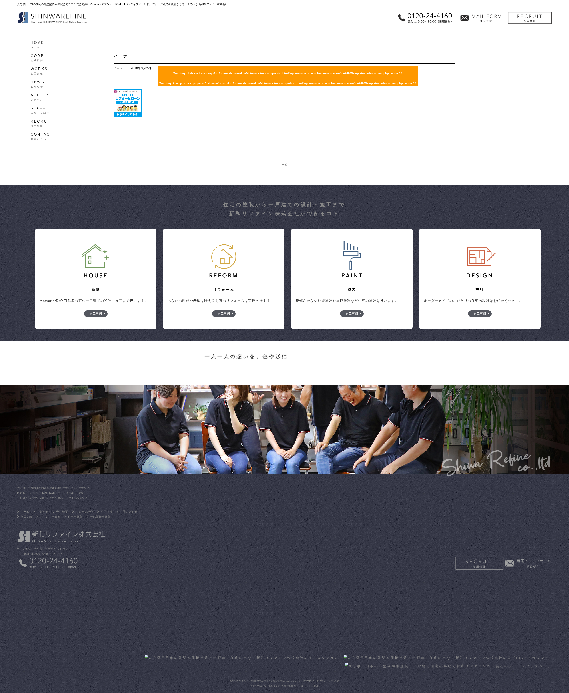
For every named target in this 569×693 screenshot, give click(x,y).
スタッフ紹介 (84, 511)
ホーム (25, 511)
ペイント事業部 (50, 516)
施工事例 (95, 313)
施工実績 (26, 516)
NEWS (37, 83)
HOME (37, 44)
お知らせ (43, 511)
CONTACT (42, 136)
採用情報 (106, 511)
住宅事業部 (75, 516)
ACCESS (40, 96)
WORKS (39, 70)
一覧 (284, 164)
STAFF (40, 109)
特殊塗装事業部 (100, 516)
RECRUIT (41, 122)
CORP (37, 57)
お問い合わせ (129, 511)
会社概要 (62, 511)
